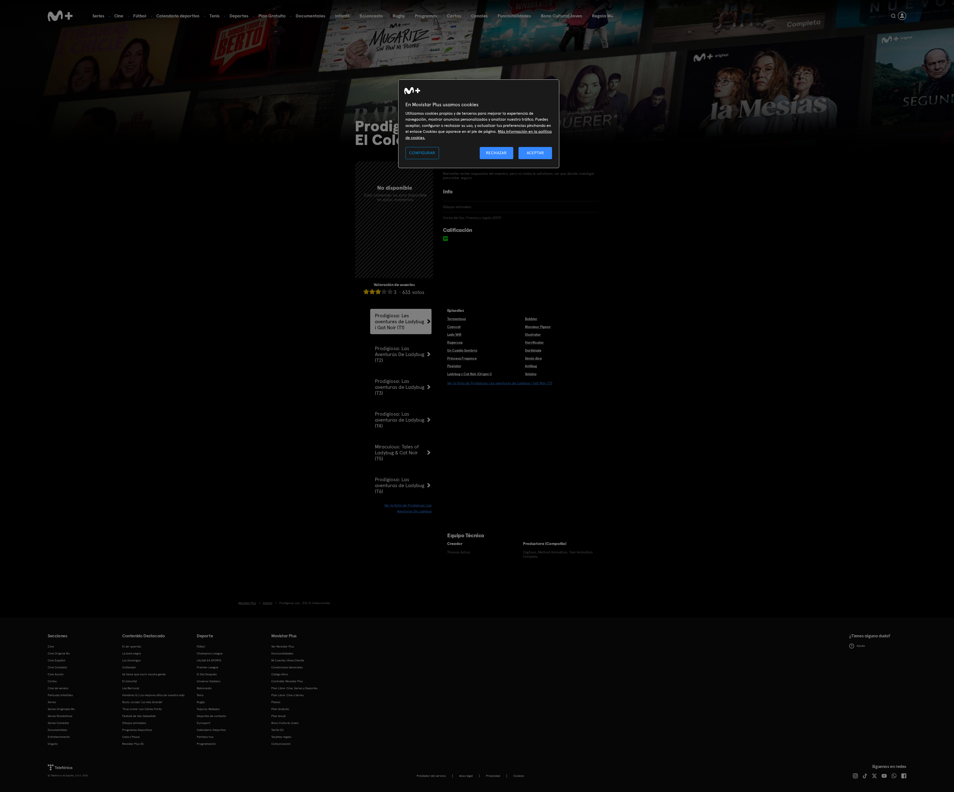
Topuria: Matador (208, 709)
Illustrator (533, 334)
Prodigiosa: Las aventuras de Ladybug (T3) (399, 387)
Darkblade (533, 350)
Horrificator (534, 342)
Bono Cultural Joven (561, 15)
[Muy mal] (366, 291)
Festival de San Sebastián (139, 716)
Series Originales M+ (61, 709)
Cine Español (56, 660)
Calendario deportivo (177, 15)
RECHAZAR (496, 152)
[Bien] (384, 291)
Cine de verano (58, 688)
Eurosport (203, 723)
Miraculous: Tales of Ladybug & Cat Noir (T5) (397, 453)
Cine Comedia (57, 667)
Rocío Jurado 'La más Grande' (142, 702)
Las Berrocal (130, 688)
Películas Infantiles (60, 695)
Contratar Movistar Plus (287, 681)
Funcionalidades (514, 15)
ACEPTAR (535, 152)
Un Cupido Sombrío (462, 350)
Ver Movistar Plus (282, 646)
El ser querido (131, 646)
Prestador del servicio (431, 776)
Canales (479, 15)
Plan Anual (278, 716)
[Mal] (372, 291)
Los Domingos (131, 660)
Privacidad (493, 776)
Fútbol (139, 15)
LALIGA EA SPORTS (209, 660)
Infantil (342, 15)
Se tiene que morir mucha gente (144, 674)
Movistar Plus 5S (133, 744)
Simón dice (533, 358)
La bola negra (131, 653)
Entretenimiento (59, 737)
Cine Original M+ (59, 653)
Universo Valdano (208, 681)
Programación (206, 744)
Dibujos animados (134, 723)
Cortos (454, 15)
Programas (426, 15)
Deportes (239, 15)
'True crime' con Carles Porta (141, 709)
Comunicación (281, 744)
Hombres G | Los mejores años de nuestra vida (153, 695)
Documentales (310, 15)
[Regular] (378, 291)
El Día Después (207, 674)
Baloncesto (371, 15)
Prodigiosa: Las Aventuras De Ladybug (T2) (399, 354)
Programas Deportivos (137, 730)
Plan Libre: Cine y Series (287, 695)
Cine (118, 15)
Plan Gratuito (272, 15)
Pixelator (454, 366)
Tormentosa (456, 319)
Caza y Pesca (131, 737)
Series (98, 15)
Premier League (207, 667)
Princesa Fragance (462, 358)
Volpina (530, 374)
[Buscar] (893, 16)
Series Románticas (60, 716)
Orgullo (53, 744)
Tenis (214, 15)
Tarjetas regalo (281, 737)
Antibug (531, 366)
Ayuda (861, 646)
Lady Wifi (454, 334)
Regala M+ (602, 15)
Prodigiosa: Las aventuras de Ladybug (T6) (399, 485)
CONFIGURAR (422, 152)
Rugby (399, 15)
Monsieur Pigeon (538, 327)
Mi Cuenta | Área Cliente (287, 660)
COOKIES (518, 776)
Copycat (454, 327)
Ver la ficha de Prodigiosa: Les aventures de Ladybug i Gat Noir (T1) (499, 383)
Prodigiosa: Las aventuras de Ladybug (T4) (399, 420)
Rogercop (455, 342)
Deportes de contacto (211, 716)
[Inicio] (60, 15)
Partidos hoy (205, 737)
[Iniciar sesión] (902, 16)
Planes (275, 702)
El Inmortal (129, 681)
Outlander (129, 667)
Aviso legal (466, 776)
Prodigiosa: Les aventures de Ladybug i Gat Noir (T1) (399, 321)
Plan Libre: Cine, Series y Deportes (294, 688)
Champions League (210, 653)
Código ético (279, 674)
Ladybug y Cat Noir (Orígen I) (469, 374)
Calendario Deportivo (211, 730)
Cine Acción (56, 674)
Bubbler (531, 319)
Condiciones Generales (287, 667)
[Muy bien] (390, 291)
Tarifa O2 (277, 730)
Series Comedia (58, 723)
